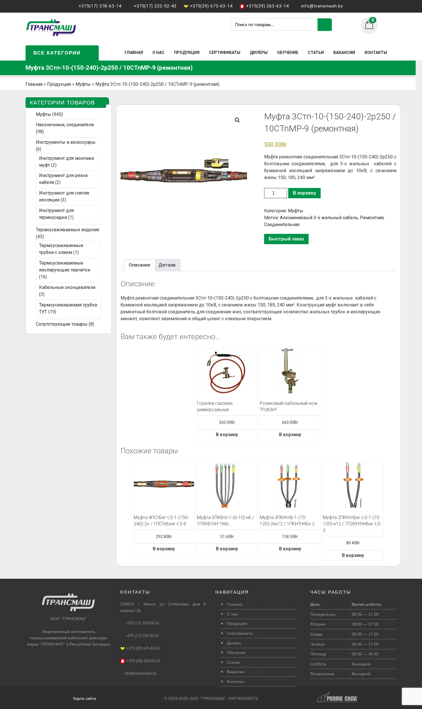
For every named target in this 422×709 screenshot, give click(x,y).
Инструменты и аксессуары (66, 142)
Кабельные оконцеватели (67, 287)
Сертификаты (224, 52)
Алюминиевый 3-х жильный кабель (319, 217)
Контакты (376, 52)
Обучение (287, 52)
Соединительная (281, 224)
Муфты (295, 210)
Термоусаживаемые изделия (67, 229)
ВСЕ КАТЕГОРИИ (57, 53)
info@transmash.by (140, 673)
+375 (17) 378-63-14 (142, 623)
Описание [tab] (139, 265)
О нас (158, 52)
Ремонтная (372, 217)
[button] (237, 120)
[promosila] (337, 694)
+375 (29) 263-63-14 (143, 661)
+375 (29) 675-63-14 (143, 648)
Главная (134, 52)
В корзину (304, 193)
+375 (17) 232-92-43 (142, 636)
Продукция (187, 52)
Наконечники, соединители (65, 124)
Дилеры (259, 52)
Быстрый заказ (286, 238)
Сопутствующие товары (62, 324)
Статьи (316, 52)
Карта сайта (84, 698)
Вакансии (344, 52)
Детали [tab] (166, 265)
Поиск (325, 24)
